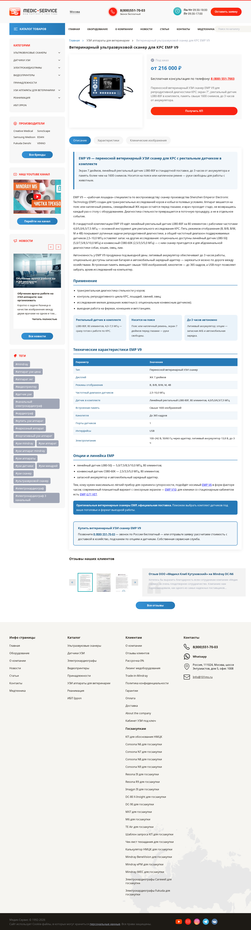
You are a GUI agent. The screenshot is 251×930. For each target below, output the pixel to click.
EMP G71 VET (88, 494)
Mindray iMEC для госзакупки (145, 872)
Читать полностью (44, 319)
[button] (50, 247)
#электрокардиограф (30, 488)
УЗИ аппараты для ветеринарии (34, 90)
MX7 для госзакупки (139, 812)
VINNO (41, 143)
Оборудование (97, 29)
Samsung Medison (24, 137)
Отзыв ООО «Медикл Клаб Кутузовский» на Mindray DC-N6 (191, 574)
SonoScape (43, 131)
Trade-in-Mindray (137, 676)
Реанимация (21, 97)
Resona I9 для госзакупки (142, 774)
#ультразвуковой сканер (32, 481)
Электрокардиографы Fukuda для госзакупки (148, 892)
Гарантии (132, 691)
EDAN (40, 137)
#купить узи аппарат (29, 421)
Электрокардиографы (27, 67)
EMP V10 (170, 489)
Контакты (183, 29)
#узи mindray (24, 443)
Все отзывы (155, 605)
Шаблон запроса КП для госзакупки (149, 834)
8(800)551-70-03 (205, 647)
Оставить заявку (226, 11)
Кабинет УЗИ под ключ (141, 721)
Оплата (130, 698)
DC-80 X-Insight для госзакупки (146, 797)
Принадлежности (25, 82)
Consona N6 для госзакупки (144, 744)
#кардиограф (24, 413)
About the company (138, 713)
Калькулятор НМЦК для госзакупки (149, 849)
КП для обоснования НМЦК (144, 737)
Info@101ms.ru (203, 677)
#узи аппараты (26, 458)
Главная (74, 29)
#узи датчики (24, 466)
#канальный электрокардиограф (29, 404)
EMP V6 (207, 485)
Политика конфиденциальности (147, 683)
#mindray (22, 364)
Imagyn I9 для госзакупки (142, 789)
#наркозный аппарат (30, 428)
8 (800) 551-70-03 (104, 534)
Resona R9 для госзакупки (143, 782)
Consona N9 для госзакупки (144, 767)
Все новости (37, 336)
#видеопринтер (26, 387)
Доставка (132, 706)
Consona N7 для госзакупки (144, 752)
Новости (146, 29)
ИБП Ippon (20, 105)
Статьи (164, 29)
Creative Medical (23, 131)
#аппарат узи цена (28, 372)
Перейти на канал (37, 221)
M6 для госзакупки (138, 819)
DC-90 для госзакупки (140, 804)
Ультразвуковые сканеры (30, 52)
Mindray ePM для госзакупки (144, 864)
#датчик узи (24, 394)
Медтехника (206, 29)
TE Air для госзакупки (140, 827)
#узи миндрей (48, 466)
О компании (134, 646)
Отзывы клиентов (137, 653)
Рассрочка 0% (135, 661)
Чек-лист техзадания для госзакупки (150, 842)
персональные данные (105, 924)
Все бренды (37, 155)
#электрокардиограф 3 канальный (31, 498)
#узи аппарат (48, 443)
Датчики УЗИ (21, 60)
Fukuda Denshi (22, 143)
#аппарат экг (24, 379)
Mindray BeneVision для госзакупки (149, 857)
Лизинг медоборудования (143, 668)
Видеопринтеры (24, 75)
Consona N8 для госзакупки (144, 759)
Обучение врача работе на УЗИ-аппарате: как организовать (35, 297)
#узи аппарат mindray (30, 451)
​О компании (124, 29)
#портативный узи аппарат (34, 436)
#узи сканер (24, 473)
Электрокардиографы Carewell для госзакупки (149, 881)
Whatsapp (200, 656)
